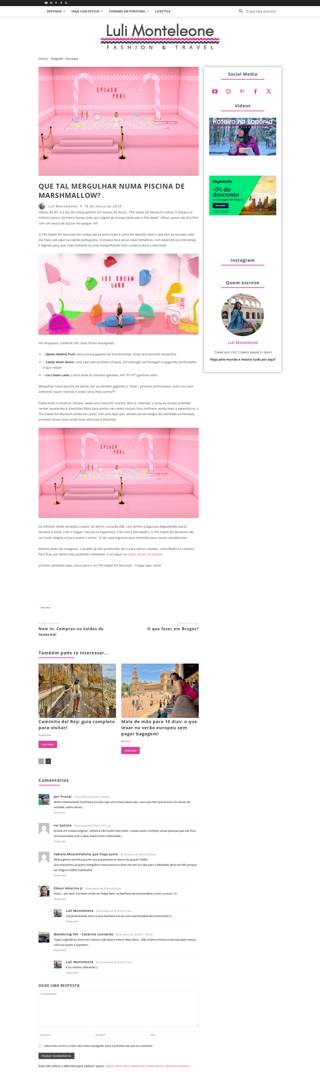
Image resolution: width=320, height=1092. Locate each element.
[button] (256, 11)
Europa (72, 58)
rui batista (63, 825)
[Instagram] (51, 3)
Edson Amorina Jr (68, 888)
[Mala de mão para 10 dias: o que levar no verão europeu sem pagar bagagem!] (160, 691)
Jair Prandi (63, 796)
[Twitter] (66, 3)
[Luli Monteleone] (43, 206)
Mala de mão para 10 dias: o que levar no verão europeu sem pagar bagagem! (159, 728)
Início (43, 58)
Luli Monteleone (62, 206)
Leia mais (48, 744)
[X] (116, 588)
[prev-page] (41, 761)
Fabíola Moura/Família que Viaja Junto (86, 854)
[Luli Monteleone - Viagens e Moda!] (160, 36)
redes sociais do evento (145, 554)
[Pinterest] (56, 3)
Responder (60, 812)
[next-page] (48, 761)
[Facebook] (61, 3)
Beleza (126, 741)
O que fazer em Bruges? (173, 628)
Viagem (57, 58)
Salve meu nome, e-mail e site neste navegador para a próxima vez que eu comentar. (98, 1046)
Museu (46, 607)
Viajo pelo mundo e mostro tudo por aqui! (242, 359)
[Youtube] (46, 3)
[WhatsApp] (145, 588)
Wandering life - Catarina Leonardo (83, 934)
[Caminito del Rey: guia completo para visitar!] (77, 691)
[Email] (159, 588)
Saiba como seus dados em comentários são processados (147, 1066)
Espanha (45, 735)
